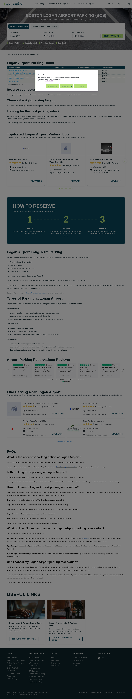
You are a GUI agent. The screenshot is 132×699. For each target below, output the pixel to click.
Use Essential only (66, 86)
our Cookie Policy (49, 80)
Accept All (81, 86)
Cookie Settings (52, 86)
